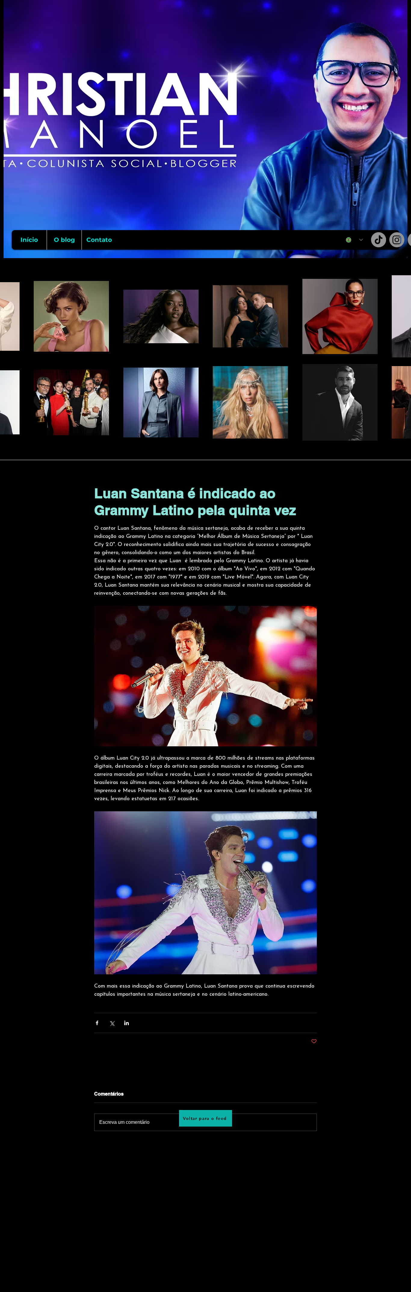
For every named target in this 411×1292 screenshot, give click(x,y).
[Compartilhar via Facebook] (97, 1023)
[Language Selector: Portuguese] (354, 239)
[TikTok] (378, 239)
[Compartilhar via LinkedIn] (126, 1023)
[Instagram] (396, 239)
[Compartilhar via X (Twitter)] (112, 1023)
